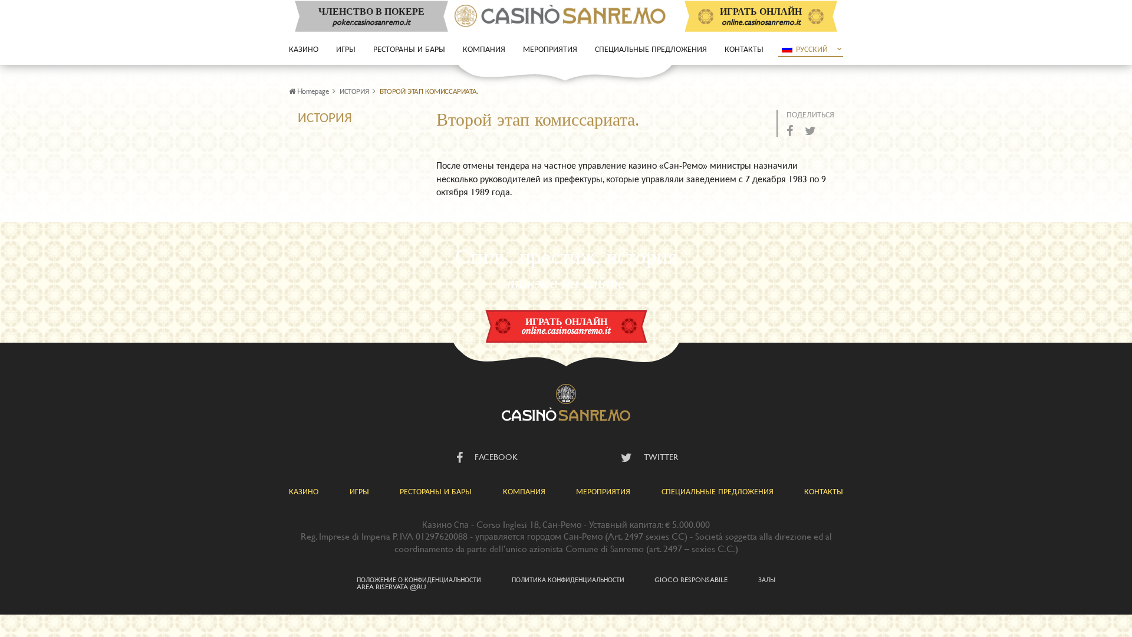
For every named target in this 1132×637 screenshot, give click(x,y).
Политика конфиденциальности (568, 579)
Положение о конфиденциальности (419, 579)
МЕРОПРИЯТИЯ (603, 491)
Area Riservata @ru (391, 586)
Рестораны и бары (409, 48)
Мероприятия (550, 48)
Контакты (744, 48)
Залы (766, 579)
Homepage (312, 91)
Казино (303, 48)
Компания (484, 48)
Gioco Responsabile (691, 579)
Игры (346, 48)
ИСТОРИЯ (354, 91)
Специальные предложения (651, 48)
